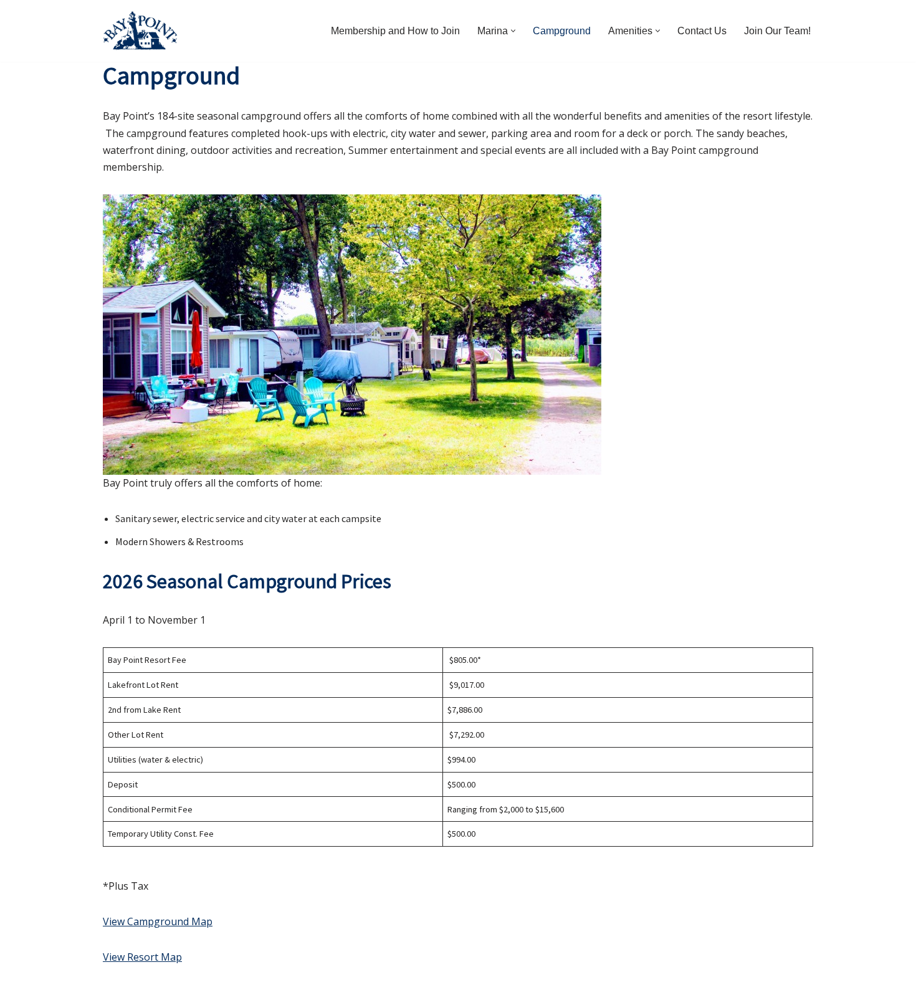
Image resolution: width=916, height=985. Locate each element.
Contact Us (702, 31)
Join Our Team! (777, 31)
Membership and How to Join (395, 31)
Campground (562, 31)
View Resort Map (142, 957)
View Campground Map (157, 921)
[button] (513, 31)
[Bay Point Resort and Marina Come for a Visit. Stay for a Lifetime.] (140, 30)
